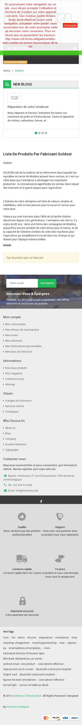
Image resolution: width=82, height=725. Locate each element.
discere (31, 637)
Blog (8, 433)
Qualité (22, 527)
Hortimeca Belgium (18, 706)
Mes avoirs (11, 335)
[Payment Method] (46, 717)
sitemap (10, 384)
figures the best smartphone (19, 679)
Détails (7, 245)
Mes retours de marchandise (22, 329)
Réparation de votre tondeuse (28, 107)
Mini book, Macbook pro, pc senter (22, 658)
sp (4, 648)
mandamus (62, 637)
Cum (6, 637)
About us (10, 427)
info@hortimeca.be (27, 490)
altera (21, 637)
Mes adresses (13, 340)
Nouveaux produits (16, 368)
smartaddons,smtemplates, (25, 648)
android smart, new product (19, 664)
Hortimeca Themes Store (27, 695)
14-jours (60, 569)
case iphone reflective (50, 664)
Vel (13, 637)
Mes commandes (15, 324)
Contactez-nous (14, 378)
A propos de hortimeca (18, 400)
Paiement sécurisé (22, 611)
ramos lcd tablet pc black (33, 685)
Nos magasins (13, 373)
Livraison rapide (22, 569)
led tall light (10, 685)
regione (71, 642)
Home (6, 70)
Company (10, 438)
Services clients (14, 406)
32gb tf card (10, 674)
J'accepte (70, 25)
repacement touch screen (18, 669)
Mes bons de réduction (18, 351)
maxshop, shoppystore (16, 642)
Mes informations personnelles (23, 346)
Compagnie (12, 411)
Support (60, 527)
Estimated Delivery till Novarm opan (23, 653)
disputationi (46, 637)
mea (62, 642)
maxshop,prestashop (44, 642)
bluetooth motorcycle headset (53, 669)
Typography (12, 449)
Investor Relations (15, 444)
